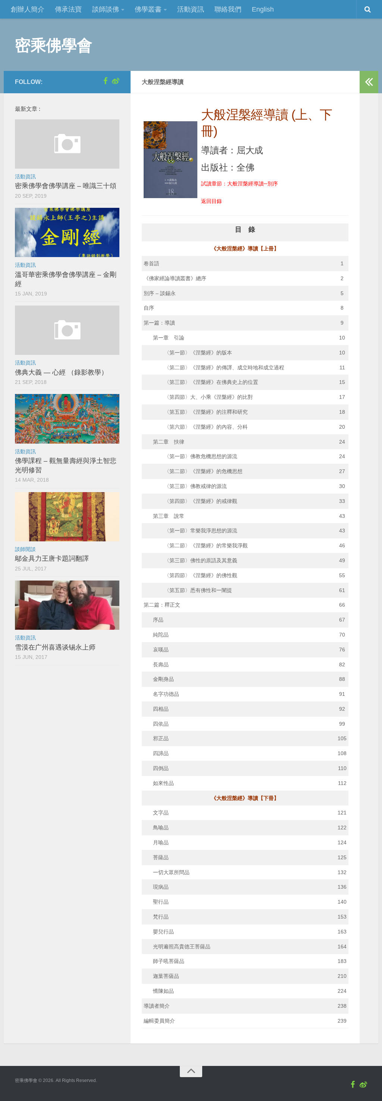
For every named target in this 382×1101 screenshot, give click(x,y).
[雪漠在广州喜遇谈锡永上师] (67, 605)
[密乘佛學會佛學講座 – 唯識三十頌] (67, 144)
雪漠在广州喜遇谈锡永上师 (55, 647)
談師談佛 (105, 9)
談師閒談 (25, 549)
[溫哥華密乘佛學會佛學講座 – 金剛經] (67, 232)
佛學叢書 (148, 9)
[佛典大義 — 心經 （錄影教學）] (67, 330)
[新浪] (115, 81)
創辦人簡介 (27, 9)
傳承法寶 (68, 9)
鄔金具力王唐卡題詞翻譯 (52, 558)
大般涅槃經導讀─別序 (252, 184)
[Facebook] (105, 81)
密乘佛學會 (54, 45)
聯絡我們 (228, 9)
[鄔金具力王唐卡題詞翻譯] (67, 516)
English (263, 9)
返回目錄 (211, 201)
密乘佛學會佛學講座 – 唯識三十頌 (65, 186)
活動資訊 (190, 9)
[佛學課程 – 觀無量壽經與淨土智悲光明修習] (67, 418)
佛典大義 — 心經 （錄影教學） (61, 372)
